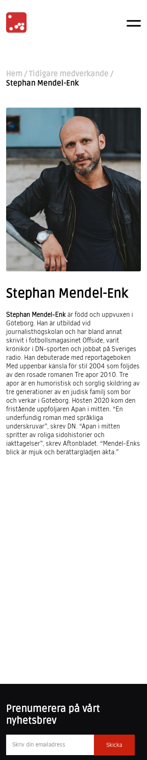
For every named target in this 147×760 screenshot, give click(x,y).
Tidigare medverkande (69, 74)
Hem (14, 74)
